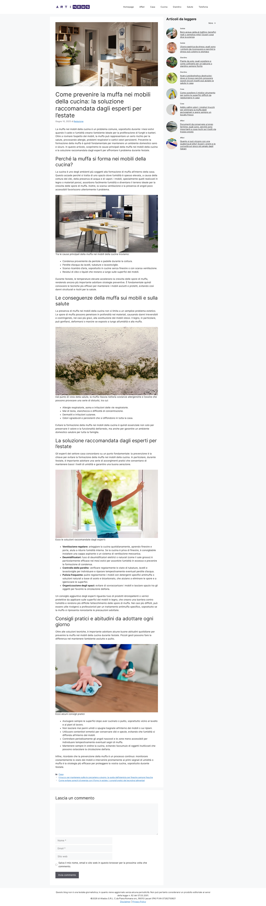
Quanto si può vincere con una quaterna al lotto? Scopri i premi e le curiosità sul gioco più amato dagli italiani (198, 145)
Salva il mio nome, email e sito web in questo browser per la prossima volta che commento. (102, 864)
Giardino (177, 7)
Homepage (128, 7)
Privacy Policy (139, 901)
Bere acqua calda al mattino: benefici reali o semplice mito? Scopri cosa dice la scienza (198, 34)
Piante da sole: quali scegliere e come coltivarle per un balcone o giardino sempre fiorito (196, 63)
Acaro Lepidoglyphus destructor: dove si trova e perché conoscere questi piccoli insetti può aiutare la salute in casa (197, 79)
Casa (152, 7)
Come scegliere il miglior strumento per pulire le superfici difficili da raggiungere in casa (197, 95)
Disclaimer (125, 901)
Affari (142, 7)
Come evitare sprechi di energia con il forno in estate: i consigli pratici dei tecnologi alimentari (102, 780)
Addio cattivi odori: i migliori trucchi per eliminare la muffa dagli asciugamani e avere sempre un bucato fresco (197, 111)
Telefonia (203, 7)
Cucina (164, 7)
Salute (190, 7)
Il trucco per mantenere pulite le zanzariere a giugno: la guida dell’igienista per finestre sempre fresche (106, 777)
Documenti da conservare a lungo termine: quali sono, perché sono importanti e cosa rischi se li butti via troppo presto (198, 128)
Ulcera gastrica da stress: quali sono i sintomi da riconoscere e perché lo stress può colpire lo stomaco (198, 49)
